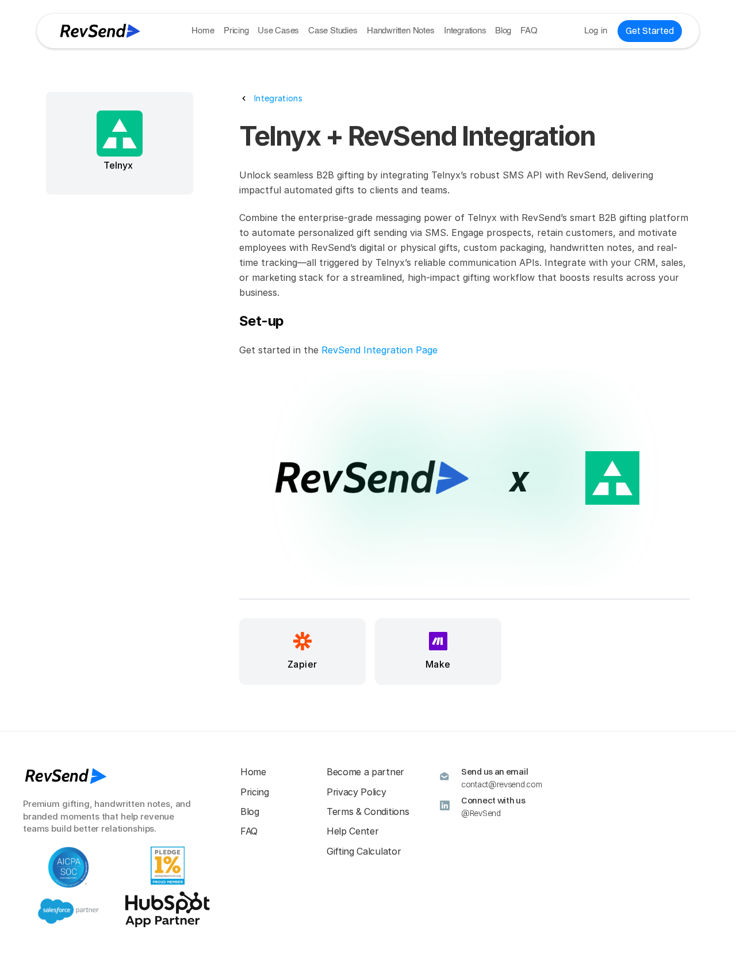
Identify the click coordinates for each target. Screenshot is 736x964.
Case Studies (333, 30)
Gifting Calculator (364, 851)
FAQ (528, 30)
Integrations (465, 30)
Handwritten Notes (401, 30)
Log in (596, 30)
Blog (503, 30)
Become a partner (365, 772)
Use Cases (278, 30)
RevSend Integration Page (379, 350)
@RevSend (481, 813)
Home (202, 30)
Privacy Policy (356, 792)
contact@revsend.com (501, 784)
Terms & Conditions (368, 811)
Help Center (352, 831)
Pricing (236, 30)
